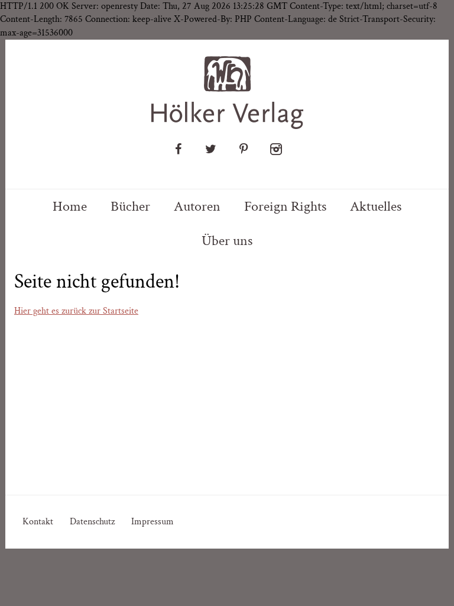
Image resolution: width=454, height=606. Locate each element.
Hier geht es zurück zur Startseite (76, 311)
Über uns (227, 240)
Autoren (197, 206)
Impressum (152, 521)
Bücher (130, 206)
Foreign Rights (285, 206)
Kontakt (37, 521)
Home (70, 206)
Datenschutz (92, 521)
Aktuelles (375, 206)
